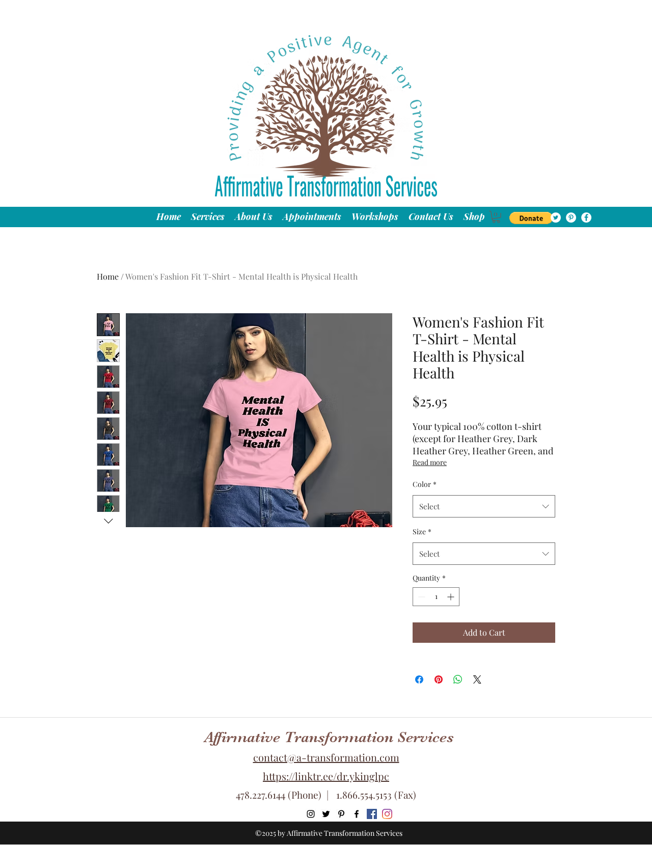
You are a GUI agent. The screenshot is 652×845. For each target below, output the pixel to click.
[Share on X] (477, 679)
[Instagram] (311, 814)
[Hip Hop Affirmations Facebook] (372, 814)
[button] (531, 218)
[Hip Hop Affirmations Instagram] (387, 814)
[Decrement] (420, 597)
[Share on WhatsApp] (458, 679)
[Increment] (451, 597)
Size (422, 531)
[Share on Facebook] (419, 679)
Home (108, 276)
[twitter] (556, 217)
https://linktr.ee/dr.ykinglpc (326, 776)
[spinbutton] (436, 597)
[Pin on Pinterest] (438, 679)
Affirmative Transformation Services (329, 737)
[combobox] (484, 506)
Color (425, 484)
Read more (430, 462)
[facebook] (586, 217)
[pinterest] (571, 217)
